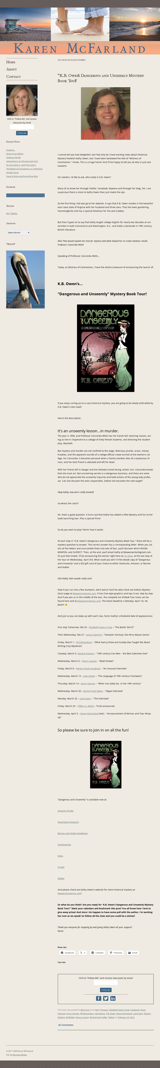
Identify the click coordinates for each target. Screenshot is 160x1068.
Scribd (61, 867)
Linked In (112, 998)
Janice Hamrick (94, 634)
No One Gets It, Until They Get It (21, 165)
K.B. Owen (110, 1013)
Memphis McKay (19, 1054)
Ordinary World (13, 157)
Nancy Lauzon (89, 661)
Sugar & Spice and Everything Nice (22, 176)
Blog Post (85, 1009)
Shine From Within (14, 153)
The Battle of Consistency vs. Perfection (24, 168)
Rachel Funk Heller (93, 691)
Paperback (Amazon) (68, 822)
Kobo (60, 855)
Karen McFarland (80, 31)
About (11, 69)
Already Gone (12, 172)
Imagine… (10, 150)
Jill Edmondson (84, 642)
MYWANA (70, 1017)
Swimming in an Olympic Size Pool (22, 161)
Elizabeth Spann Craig (100, 627)
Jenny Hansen (88, 683)
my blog (128, 555)
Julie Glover (89, 676)
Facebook (98, 998)
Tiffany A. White (86, 706)
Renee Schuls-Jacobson (88, 668)
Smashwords (64, 844)
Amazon (104, 1009)
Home (10, 62)
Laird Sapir (85, 698)
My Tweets (11, 213)
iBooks (61, 878)
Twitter (105, 998)
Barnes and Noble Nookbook (73, 833)
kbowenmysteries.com (84, 593)
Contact (13, 77)
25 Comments (65, 1024)
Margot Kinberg (86, 653)
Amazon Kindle (65, 810)
